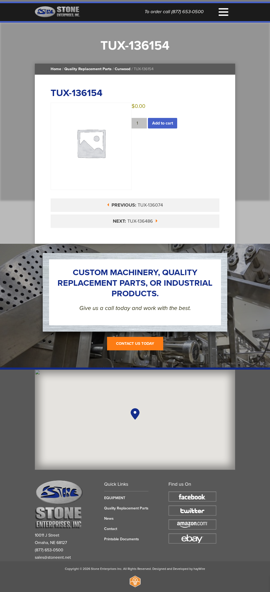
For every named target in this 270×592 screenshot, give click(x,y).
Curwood (123, 69)
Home (56, 69)
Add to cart (162, 123)
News (109, 518)
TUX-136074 (137, 205)
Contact (110, 529)
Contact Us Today (135, 343)
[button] (135, 414)
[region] (135, 420)
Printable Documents (121, 539)
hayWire (199, 569)
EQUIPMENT (114, 498)
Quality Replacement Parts (88, 69)
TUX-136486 (133, 221)
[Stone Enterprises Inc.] (59, 528)
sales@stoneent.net (53, 557)
